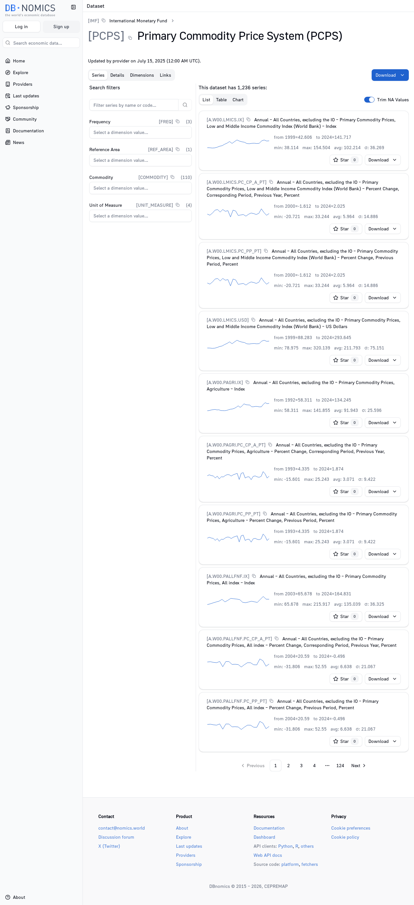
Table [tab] (221, 99)
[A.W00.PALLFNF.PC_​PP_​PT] (237, 701)
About (182, 828)
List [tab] (206, 99)
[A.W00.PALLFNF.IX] (228, 576)
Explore (183, 837)
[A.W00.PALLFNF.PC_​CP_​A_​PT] (239, 638)
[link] (127, 20)
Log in (21, 26)
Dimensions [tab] (142, 75)
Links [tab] (165, 75)
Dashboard (264, 837)
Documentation (269, 828)
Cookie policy (345, 837)
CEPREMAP (276, 886)
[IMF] (93, 20)
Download (386, 75)
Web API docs (268, 855)
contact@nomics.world (121, 828)
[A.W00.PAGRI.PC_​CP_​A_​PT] (236, 444)
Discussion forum (116, 837)
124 (340, 765)
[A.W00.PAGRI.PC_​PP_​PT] (233, 513)
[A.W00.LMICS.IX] (225, 119)
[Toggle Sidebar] (82, 452)
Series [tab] (98, 75)
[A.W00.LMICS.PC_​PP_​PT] (234, 251)
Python (285, 846)
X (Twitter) (109, 846)
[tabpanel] (248, 427)
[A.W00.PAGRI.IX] (225, 382)
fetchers (309, 864)
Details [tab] (117, 75)
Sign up (61, 26)
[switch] (369, 100)
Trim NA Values (393, 99)
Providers (185, 855)
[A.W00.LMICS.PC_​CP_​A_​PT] (237, 182)
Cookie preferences (350, 828)
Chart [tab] (238, 99)
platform (290, 864)
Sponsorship (189, 864)
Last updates (189, 846)
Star (348, 159)
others (307, 846)
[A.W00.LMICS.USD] (228, 320)
